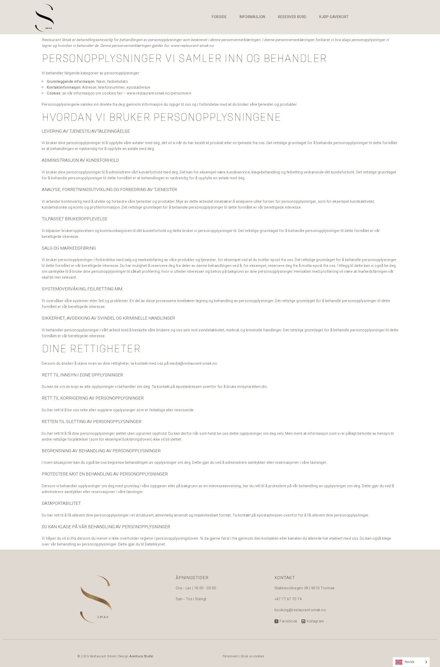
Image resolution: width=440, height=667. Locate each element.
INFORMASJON (253, 17)
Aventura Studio (141, 656)
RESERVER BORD (292, 17)
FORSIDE (219, 17)
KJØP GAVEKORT (334, 17)
